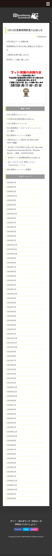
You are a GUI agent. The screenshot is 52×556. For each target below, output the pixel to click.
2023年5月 (11, 276)
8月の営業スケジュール (17, 115)
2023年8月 (11, 263)
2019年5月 (11, 458)
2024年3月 (11, 231)
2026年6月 (11, 187)
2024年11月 (12, 214)
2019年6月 (11, 454)
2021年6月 (11, 365)
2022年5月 (11, 316)
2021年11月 (12, 343)
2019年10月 (12, 436)
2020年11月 (12, 392)
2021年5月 (11, 369)
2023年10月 (12, 254)
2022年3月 (11, 325)
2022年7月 (11, 307)
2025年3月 (11, 209)
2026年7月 (11, 182)
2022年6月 (11, 311)
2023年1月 (11, 289)
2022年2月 (11, 329)
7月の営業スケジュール (17, 123)
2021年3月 (11, 378)
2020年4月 (11, 418)
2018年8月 (11, 498)
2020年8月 (11, 400)
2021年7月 (11, 360)
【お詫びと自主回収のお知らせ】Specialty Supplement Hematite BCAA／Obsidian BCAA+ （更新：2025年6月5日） (25, 150)
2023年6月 (11, 271)
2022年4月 (11, 320)
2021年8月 (11, 356)
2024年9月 (11, 218)
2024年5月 (11, 227)
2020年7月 (11, 405)
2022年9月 (11, 298)
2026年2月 (11, 191)
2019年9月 (11, 441)
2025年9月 (11, 200)
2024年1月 (11, 240)
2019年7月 (11, 449)
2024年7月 (11, 223)
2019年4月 (11, 463)
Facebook (18, 529)
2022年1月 (11, 334)
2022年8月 (11, 303)
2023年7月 (11, 267)
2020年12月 (12, 387)
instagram (34, 529)
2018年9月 (11, 494)
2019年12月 (12, 432)
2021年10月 (12, 347)
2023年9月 (11, 258)
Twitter (26, 529)
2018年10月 (12, 489)
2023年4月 (11, 280)
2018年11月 (12, 485)
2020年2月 (11, 427)
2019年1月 (11, 476)
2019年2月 (11, 472)
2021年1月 (11, 383)
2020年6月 (11, 409)
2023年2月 (11, 285)
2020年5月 (11, 414)
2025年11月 (12, 196)
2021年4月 (11, 374)
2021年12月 (12, 338)
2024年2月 (11, 236)
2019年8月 (11, 445)
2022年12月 (12, 294)
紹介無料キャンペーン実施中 (19, 135)
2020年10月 (12, 396)
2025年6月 (11, 205)
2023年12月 (12, 245)
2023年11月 (12, 249)
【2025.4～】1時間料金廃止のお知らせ (23, 158)
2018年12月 (12, 481)
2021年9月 (11, 352)
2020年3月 (11, 423)
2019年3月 (11, 467)
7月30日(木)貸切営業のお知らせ (20, 119)
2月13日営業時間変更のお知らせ (25, 30)
